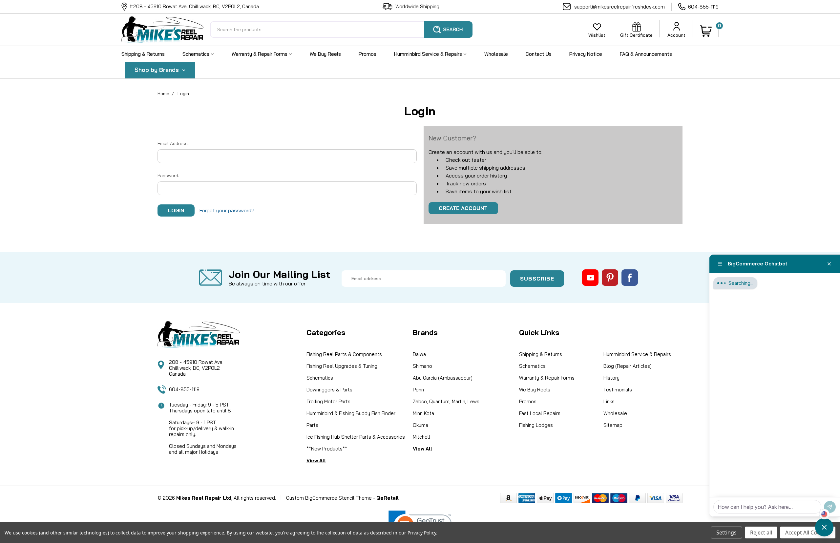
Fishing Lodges (536, 425)
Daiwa (419, 354)
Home (163, 93)
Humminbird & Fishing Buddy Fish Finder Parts (350, 419)
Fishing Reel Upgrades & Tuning (341, 366)
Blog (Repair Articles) (627, 366)
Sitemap (612, 425)
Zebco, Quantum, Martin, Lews (446, 401)
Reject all (761, 532)
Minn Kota (423, 413)
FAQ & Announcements (646, 54)
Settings (726, 532)
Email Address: (173, 143)
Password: (168, 175)
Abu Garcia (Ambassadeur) (442, 378)
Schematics (196, 54)
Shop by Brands (157, 69)
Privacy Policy (422, 533)
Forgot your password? (227, 210)
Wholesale (496, 54)
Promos (367, 54)
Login (183, 93)
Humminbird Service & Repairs (428, 54)
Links (609, 401)
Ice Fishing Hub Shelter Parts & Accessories (355, 437)
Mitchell (421, 437)
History (611, 378)
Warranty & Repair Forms (260, 54)
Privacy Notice (585, 54)
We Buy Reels (325, 54)
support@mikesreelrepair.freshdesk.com (619, 7)
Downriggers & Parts (329, 389)
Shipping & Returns (143, 54)
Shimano (422, 366)
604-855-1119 (703, 7)
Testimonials (617, 389)
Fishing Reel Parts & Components (344, 354)
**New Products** (326, 449)
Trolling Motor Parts (328, 401)
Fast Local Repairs (539, 413)
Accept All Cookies (807, 532)
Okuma (420, 425)
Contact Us (539, 54)
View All (316, 460)
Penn (418, 389)
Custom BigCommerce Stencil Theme (329, 498)
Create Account (463, 208)
